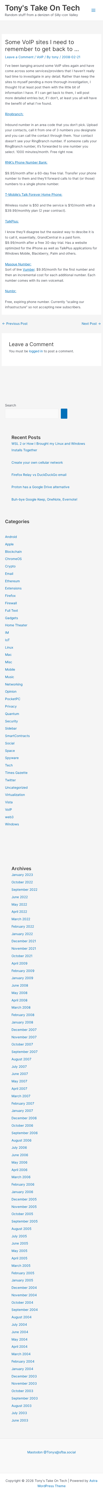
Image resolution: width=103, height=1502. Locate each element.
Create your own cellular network (37, 462)
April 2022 (19, 912)
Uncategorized (16, 787)
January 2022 (22, 934)
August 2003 (21, 1406)
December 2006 (24, 1118)
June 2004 (19, 1332)
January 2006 (22, 1192)
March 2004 (21, 1354)
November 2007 (24, 1037)
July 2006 (19, 1147)
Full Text (11, 610)
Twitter (10, 780)
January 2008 (22, 1022)
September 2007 (24, 1052)
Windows (12, 824)
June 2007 (19, 1074)
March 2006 (21, 1177)
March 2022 (20, 919)
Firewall (11, 603)
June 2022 (19, 897)
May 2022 (19, 904)
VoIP (40, 57)
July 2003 (19, 1413)
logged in (36, 351)
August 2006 (21, 1140)
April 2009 (19, 963)
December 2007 (24, 1030)
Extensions (13, 588)
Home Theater (16, 625)
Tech (9, 765)
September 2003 (24, 1398)
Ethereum (12, 581)
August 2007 (21, 1059)
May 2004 (19, 1339)
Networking (14, 684)
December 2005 (24, 1199)
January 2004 (22, 1369)
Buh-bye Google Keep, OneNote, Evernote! (44, 499)
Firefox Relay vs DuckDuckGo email (38, 475)
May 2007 (19, 1081)
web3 (9, 817)
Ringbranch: (14, 114)
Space (10, 751)
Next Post (91, 324)
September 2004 (24, 1310)
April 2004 (19, 1346)
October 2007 (22, 1044)
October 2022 (22, 882)
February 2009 (22, 971)
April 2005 (19, 1258)
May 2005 (19, 1251)
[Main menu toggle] (93, 10)
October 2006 (22, 1125)
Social (9, 743)
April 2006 (19, 1170)
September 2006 (24, 1133)
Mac (8, 655)
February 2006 (22, 1184)
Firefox (10, 596)
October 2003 (22, 1391)
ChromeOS (13, 559)
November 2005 (24, 1207)
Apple (9, 544)
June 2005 (19, 1243)
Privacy (11, 706)
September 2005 (24, 1221)
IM (7, 632)
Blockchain (13, 552)
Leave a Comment (19, 57)
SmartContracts (17, 736)
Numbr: (10, 291)
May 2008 (19, 993)
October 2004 (22, 1302)
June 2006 (19, 1155)
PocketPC (12, 699)
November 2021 (23, 948)
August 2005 (21, 1229)
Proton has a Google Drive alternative (40, 487)
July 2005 (19, 1236)
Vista (9, 802)
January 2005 (22, 1280)
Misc (8, 662)
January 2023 (22, 875)
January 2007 (22, 1111)
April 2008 (19, 1000)
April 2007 (19, 1089)
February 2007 (22, 1103)
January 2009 (22, 978)
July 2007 (19, 1066)
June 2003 (19, 1420)
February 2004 (22, 1361)
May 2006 (19, 1162)
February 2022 (22, 926)
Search (10, 405)
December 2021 (23, 941)
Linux (9, 647)
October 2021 (21, 956)
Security (11, 721)
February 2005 (22, 1273)
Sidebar (11, 728)
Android (11, 537)
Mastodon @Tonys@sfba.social (51, 1452)
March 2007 (20, 1096)
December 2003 (24, 1376)
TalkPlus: (12, 221)
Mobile (10, 669)
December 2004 (24, 1288)
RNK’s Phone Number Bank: (26, 162)
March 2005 (20, 1266)
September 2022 (24, 889)
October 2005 (22, 1214)
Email (9, 574)
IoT (7, 640)
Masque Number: (18, 264)
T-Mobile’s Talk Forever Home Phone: (33, 194)
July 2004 (19, 1324)
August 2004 (21, 1317)
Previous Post (15, 324)
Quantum (12, 714)
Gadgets (11, 618)
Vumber (28, 269)
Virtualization (15, 795)
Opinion (11, 691)
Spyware (12, 758)
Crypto (10, 566)
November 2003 (24, 1383)
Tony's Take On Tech (42, 7)
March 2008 (20, 1007)
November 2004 (24, 1295)
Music (9, 677)
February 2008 (22, 1015)
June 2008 (19, 985)
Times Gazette (16, 773)
